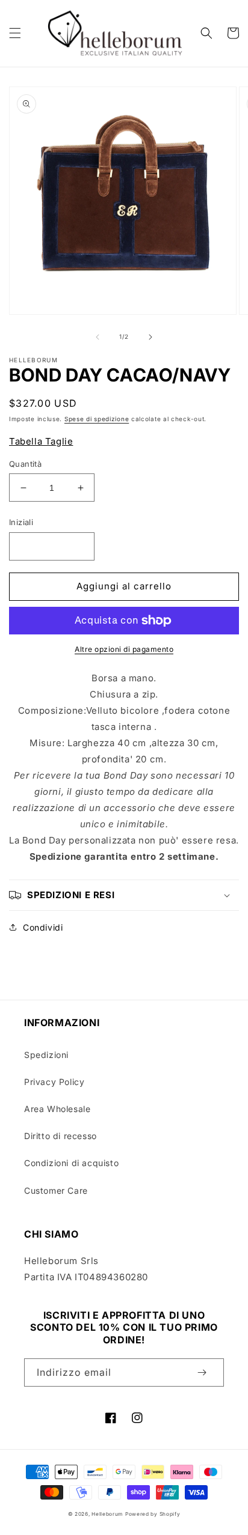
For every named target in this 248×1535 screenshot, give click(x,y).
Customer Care (56, 1190)
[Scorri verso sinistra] (97, 337)
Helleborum (107, 1514)
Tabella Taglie (41, 441)
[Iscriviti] (201, 1372)
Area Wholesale (57, 1109)
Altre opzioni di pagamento (124, 649)
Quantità (25, 464)
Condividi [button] (43, 927)
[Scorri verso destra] (150, 337)
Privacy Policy (54, 1082)
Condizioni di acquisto (71, 1163)
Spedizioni (46, 1055)
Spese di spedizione (96, 418)
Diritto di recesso (60, 1136)
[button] (15, 33)
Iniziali (21, 522)
